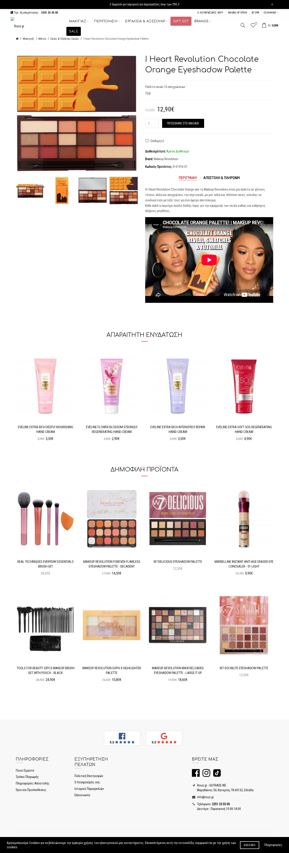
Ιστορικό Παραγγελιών (89, 789)
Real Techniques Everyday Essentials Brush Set (45, 564)
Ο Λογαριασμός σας (87, 782)
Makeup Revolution (166, 159)
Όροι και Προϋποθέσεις (31, 790)
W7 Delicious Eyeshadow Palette (178, 562)
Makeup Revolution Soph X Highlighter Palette (111, 670)
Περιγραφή (188, 178)
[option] (30, 190)
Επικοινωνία (82, 795)
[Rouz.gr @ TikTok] (216, 775)
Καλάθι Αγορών (237, 12)
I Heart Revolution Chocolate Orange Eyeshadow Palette (115, 38)
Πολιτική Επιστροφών (89, 776)
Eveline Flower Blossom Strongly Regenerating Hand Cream (112, 429)
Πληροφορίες (273, 845)
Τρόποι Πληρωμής (27, 777)
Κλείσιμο (249, 845)
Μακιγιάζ (28, 38)
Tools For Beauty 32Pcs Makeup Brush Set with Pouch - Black (46, 670)
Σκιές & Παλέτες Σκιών (64, 38)
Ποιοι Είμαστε (25, 770)
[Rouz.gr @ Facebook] (196, 775)
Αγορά (255, 12)
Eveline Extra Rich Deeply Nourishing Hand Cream (45, 429)
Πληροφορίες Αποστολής (32, 783)
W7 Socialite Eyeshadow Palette (244, 668)
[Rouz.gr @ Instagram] (205, 775)
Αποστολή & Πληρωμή (221, 178)
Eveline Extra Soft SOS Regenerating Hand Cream (244, 429)
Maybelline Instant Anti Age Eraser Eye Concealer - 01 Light (243, 564)
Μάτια (42, 38)
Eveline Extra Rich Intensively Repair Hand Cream (177, 429)
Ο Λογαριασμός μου (210, 12)
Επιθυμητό (157, 141)
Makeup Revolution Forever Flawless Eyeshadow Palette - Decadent (111, 564)
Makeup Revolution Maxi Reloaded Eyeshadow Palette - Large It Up (178, 670)
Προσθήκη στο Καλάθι (183, 123)
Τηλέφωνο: (213, 804)
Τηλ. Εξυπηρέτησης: (35, 12)
